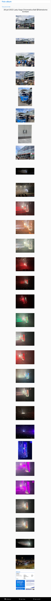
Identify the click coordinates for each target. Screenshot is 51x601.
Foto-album (7, 2)
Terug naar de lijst (6, 6)
